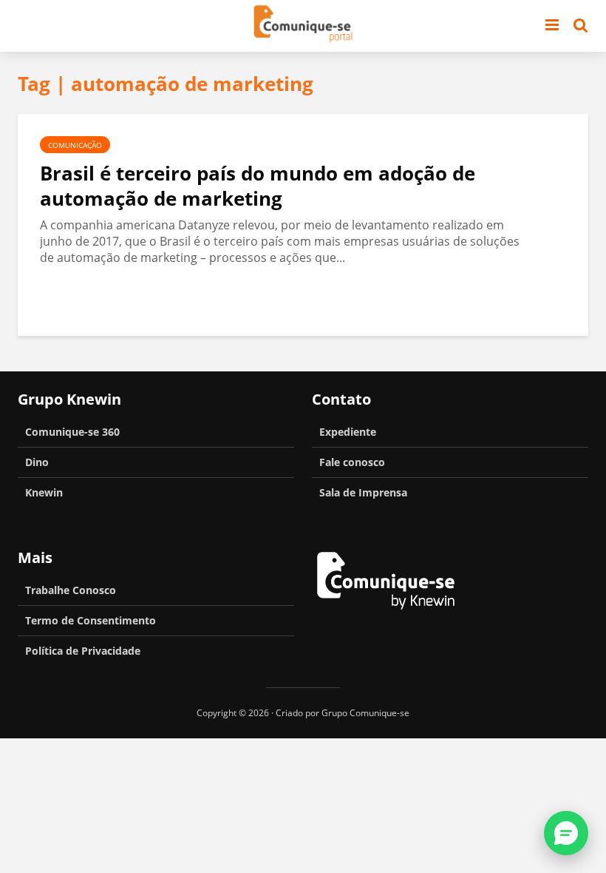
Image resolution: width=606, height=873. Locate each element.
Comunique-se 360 (72, 432)
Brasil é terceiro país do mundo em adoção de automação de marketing (257, 186)
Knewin (44, 492)
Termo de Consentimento (90, 620)
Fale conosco (352, 462)
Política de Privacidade (82, 651)
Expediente (347, 432)
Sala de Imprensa (363, 492)
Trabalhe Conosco (70, 590)
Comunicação (75, 145)
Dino (37, 462)
